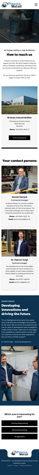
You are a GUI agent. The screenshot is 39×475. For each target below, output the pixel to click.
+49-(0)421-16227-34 (19, 216)
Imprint (10, 465)
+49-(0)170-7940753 (20, 279)
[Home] (12, 4)
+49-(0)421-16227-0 (19, 129)
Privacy (16, 465)
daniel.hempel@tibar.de (19, 219)
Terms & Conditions (26, 465)
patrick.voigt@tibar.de (19, 282)
